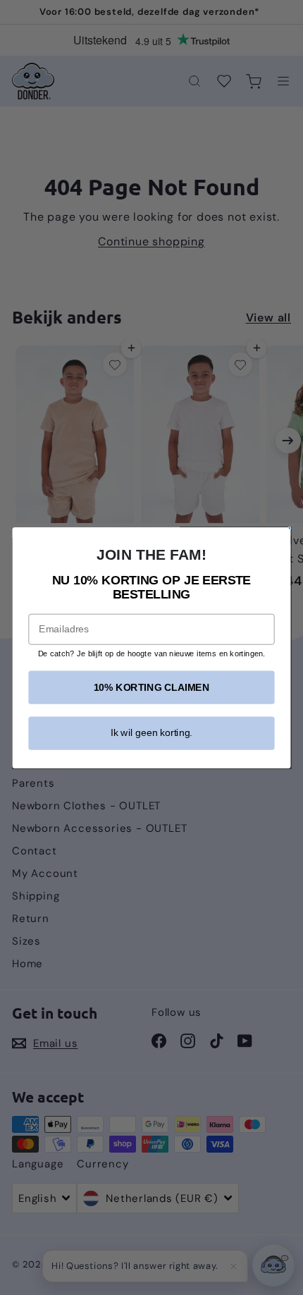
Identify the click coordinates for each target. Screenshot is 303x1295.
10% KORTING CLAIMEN (152, 687)
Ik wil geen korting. (151, 733)
